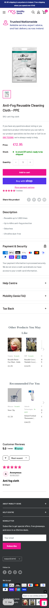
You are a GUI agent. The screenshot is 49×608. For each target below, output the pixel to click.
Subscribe (12, 546)
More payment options (24, 187)
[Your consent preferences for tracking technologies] (44, 603)
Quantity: (7, 162)
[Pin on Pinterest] (34, 199)
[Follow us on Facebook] (5, 572)
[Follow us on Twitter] (10, 572)
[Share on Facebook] (29, 199)
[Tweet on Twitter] (39, 199)
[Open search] (33, 12)
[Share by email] (44, 199)
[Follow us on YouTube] (20, 572)
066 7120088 (8, 137)
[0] (44, 12)
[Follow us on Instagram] (15, 572)
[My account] (38, 12)
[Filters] (5, 458)
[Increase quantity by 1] (30, 162)
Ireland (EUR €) (10, 559)
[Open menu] (4, 12)
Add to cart (24, 172)
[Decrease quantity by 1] (16, 162)
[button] (9, 190)
